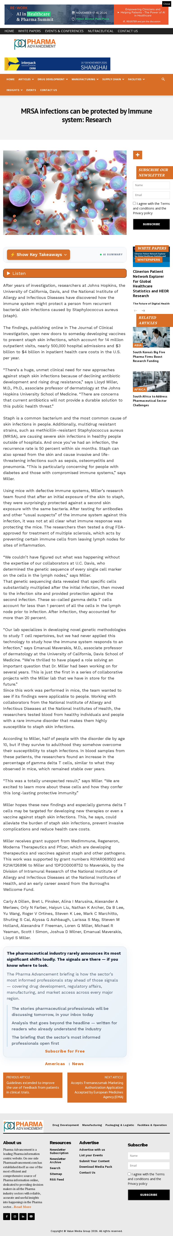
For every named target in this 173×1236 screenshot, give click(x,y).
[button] (163, 79)
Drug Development (51, 79)
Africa (140, 389)
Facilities (134, 79)
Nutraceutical (101, 31)
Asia (137, 345)
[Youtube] (31, 1216)
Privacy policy (143, 213)
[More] (137, 154)
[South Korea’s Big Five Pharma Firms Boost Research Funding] (151, 337)
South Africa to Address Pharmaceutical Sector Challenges (150, 400)
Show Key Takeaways (39, 254)
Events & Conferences (64, 31)
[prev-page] (136, 311)
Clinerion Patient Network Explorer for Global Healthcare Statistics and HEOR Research (151, 283)
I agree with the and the (151, 208)
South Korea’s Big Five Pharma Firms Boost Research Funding (149, 356)
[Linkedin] (22, 1216)
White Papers (29, 31)
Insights (13, 90)
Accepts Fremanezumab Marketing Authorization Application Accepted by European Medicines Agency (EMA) (97, 1089)
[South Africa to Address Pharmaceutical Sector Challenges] (151, 381)
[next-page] (143, 311)
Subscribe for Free (65, 1051)
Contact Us (128, 31)
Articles (24, 79)
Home (9, 31)
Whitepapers (148, 259)
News (78, 1063)
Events (31, 90)
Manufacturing (83, 79)
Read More (22, 1207)
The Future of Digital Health (151, 303)
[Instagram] (14, 1216)
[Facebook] (6, 1216)
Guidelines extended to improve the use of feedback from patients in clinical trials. (33, 1087)
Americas (55, 1063)
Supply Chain (111, 79)
